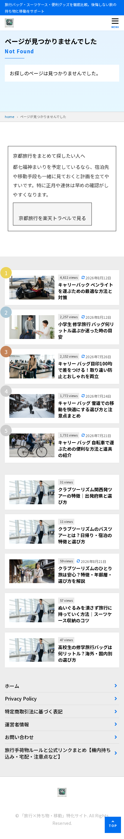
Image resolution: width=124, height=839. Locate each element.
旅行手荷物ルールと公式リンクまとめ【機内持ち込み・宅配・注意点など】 (58, 753)
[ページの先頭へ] (113, 825)
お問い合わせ (19, 737)
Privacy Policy (21, 698)
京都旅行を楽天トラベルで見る (52, 218)
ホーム (12, 685)
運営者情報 (17, 724)
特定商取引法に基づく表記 (34, 711)
